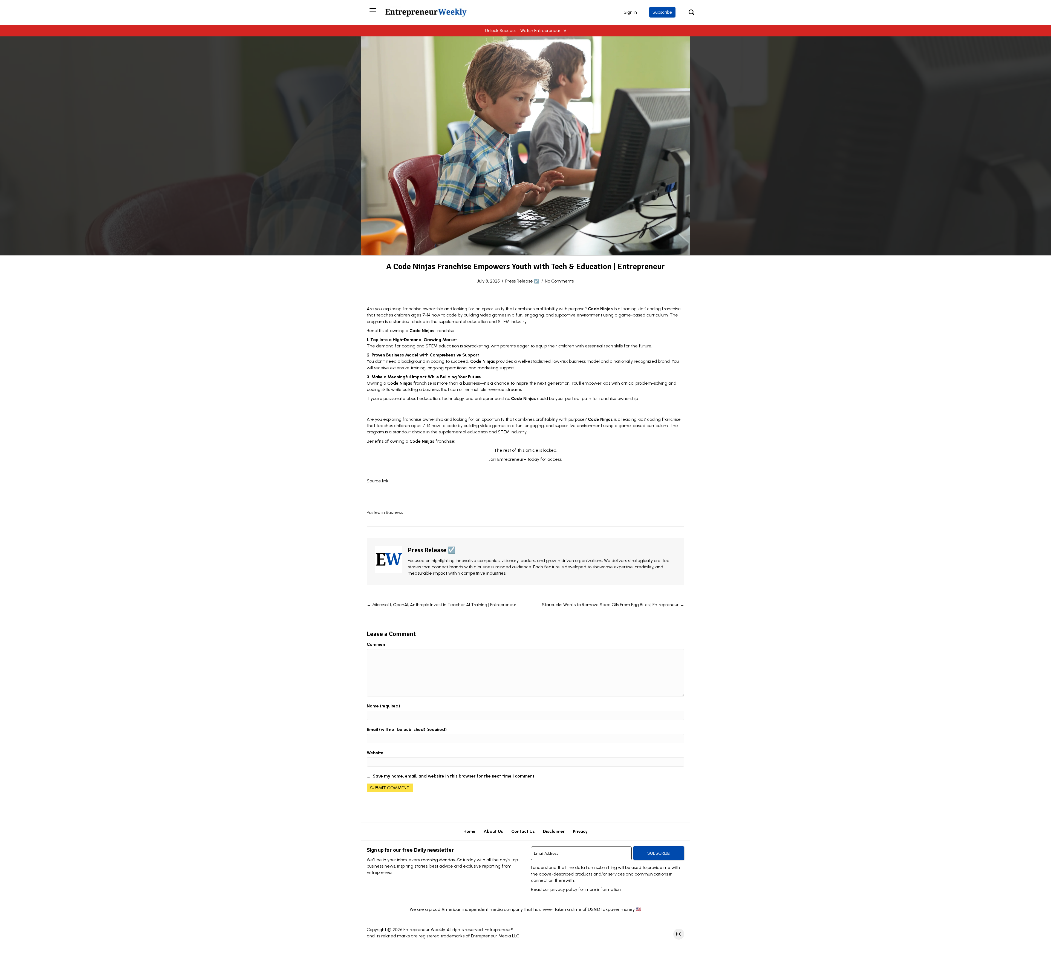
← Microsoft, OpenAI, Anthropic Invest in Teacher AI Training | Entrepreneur (441, 604)
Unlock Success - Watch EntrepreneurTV (525, 30)
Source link (377, 480)
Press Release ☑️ (522, 281)
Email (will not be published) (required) (407, 729)
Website (375, 752)
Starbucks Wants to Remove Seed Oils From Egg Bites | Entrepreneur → (613, 604)
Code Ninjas (600, 308)
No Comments (559, 281)
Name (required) (383, 706)
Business (394, 512)
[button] (373, 12)
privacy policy (563, 889)
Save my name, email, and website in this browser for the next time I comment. (454, 776)
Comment (377, 644)
